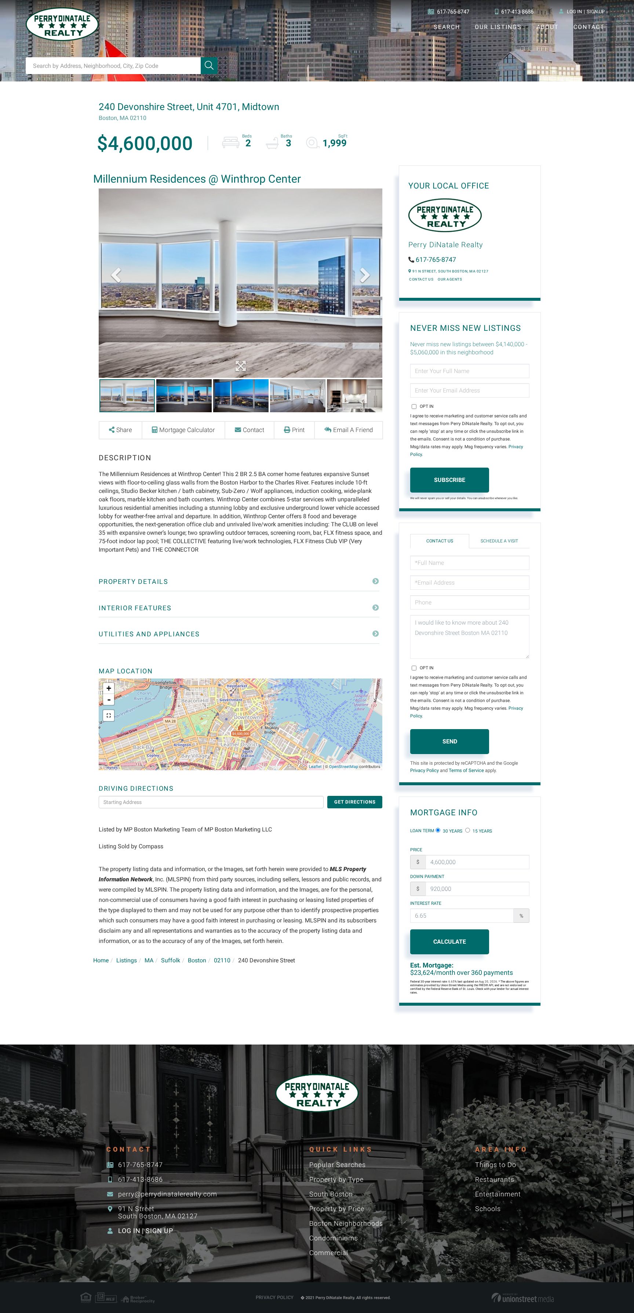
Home (101, 960)
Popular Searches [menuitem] (337, 1164)
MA (149, 960)
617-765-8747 (453, 11)
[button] (209, 65)
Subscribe (449, 479)
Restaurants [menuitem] (494, 1179)
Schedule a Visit (499, 541)
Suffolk (170, 960)
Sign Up (596, 11)
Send (449, 741)
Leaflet (315, 766)
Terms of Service (466, 770)
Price (416, 849)
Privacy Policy (424, 770)
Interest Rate (425, 903)
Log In (574, 11)
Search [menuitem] (447, 26)
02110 (222, 960)
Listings (126, 960)
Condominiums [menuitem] (333, 1238)
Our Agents (450, 279)
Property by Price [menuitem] (336, 1209)
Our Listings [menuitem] (498, 26)
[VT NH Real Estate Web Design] (523, 1297)
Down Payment (427, 876)
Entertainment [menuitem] (498, 1194)
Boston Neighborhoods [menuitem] (346, 1223)
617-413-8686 (517, 11)
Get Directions (354, 802)
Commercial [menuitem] (328, 1253)
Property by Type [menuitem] (336, 1179)
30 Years (452, 831)
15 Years (481, 831)
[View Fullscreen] (108, 715)
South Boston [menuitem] (331, 1194)
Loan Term (422, 830)
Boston (197, 960)
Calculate (449, 941)
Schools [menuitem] (488, 1209)
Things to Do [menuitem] (495, 1164)
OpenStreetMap (343, 766)
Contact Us (421, 279)
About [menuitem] (547, 26)
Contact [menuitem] (589, 26)
